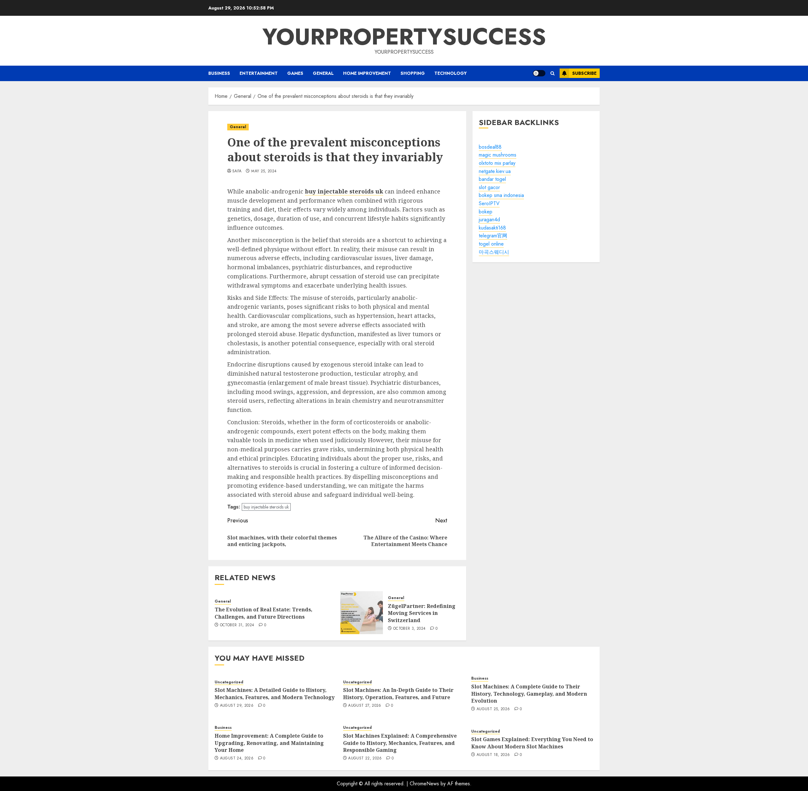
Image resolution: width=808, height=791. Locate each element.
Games (295, 73)
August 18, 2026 (493, 755)
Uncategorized (229, 682)
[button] (552, 73)
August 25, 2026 (493, 709)
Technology (450, 73)
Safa (236, 171)
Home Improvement (367, 73)
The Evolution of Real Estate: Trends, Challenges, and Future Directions (263, 613)
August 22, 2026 (365, 758)
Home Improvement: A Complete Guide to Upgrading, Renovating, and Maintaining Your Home (269, 742)
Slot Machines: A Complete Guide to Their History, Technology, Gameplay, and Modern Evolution (529, 693)
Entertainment (259, 73)
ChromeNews (424, 783)
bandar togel (492, 179)
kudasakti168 (492, 227)
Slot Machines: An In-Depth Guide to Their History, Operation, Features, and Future (398, 693)
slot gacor (489, 187)
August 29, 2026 (236, 705)
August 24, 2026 (236, 758)
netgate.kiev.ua (495, 171)
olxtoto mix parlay (497, 163)
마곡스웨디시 (494, 252)
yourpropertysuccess (404, 36)
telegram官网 (493, 236)
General (323, 73)
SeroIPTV (489, 203)
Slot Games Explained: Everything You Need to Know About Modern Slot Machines (532, 743)
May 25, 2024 (263, 171)
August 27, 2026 (364, 705)
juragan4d (489, 219)
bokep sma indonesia (501, 195)
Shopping (413, 73)
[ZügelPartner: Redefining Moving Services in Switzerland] (361, 612)
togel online (491, 243)
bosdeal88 (490, 147)
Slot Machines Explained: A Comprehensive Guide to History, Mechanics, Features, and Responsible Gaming (400, 742)
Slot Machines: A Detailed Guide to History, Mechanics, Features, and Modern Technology (275, 693)
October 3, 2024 (409, 628)
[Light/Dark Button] (539, 73)
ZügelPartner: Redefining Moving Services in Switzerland (421, 613)
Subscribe (584, 73)
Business (219, 73)
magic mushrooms (497, 155)
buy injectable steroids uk (266, 507)
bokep (485, 211)
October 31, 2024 (237, 625)
